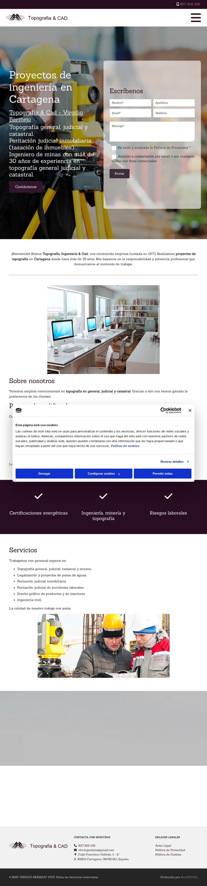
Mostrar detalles (172, 461)
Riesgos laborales (168, 513)
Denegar (44, 473)
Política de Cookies (168, 854)
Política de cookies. (125, 446)
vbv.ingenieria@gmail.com (96, 850)
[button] (26, 187)
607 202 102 (190, 4)
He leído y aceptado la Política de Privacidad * (154, 148)
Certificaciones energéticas (39, 513)
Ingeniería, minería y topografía (103, 515)
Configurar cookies (101, 473)
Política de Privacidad (170, 850)
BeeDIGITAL (189, 877)
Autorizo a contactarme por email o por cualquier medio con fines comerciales (153, 158)
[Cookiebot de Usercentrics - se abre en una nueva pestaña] (163, 410)
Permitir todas (163, 473)
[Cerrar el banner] (190, 410)
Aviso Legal (163, 845)
